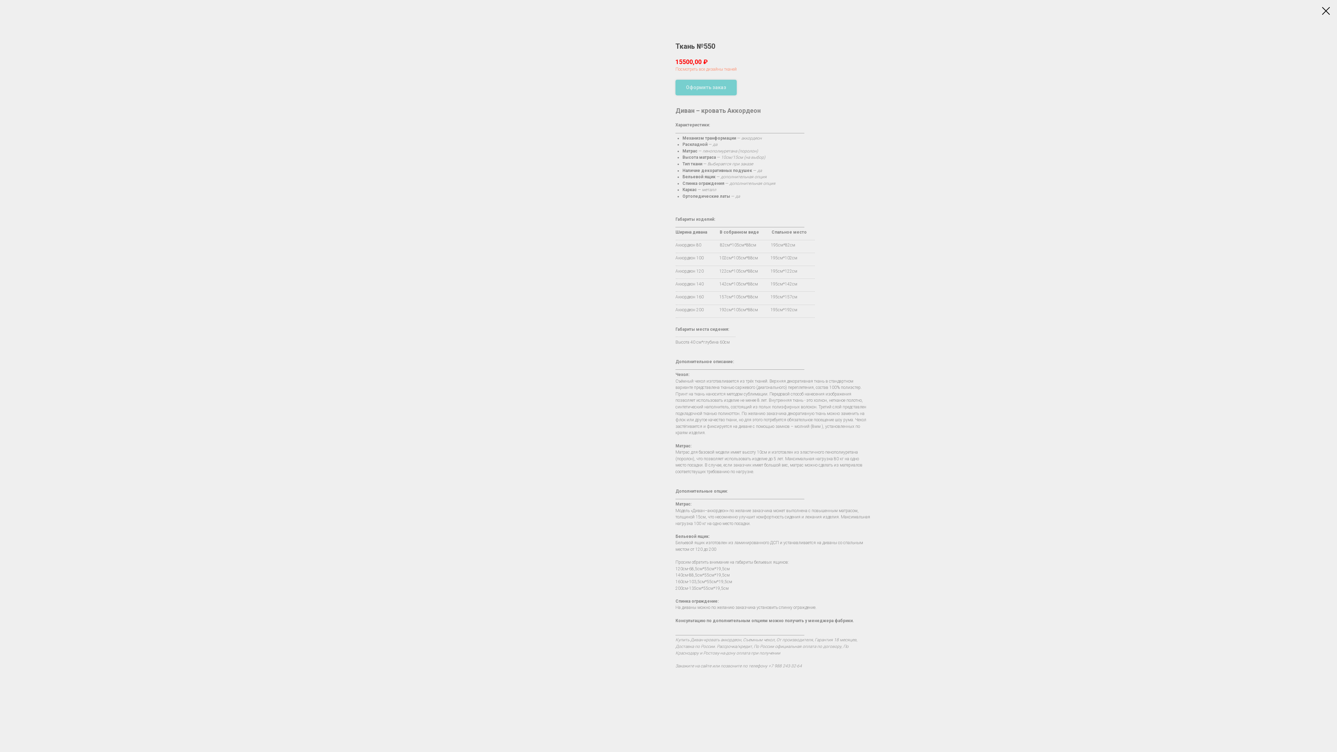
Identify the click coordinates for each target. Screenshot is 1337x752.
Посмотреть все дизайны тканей (706, 69)
